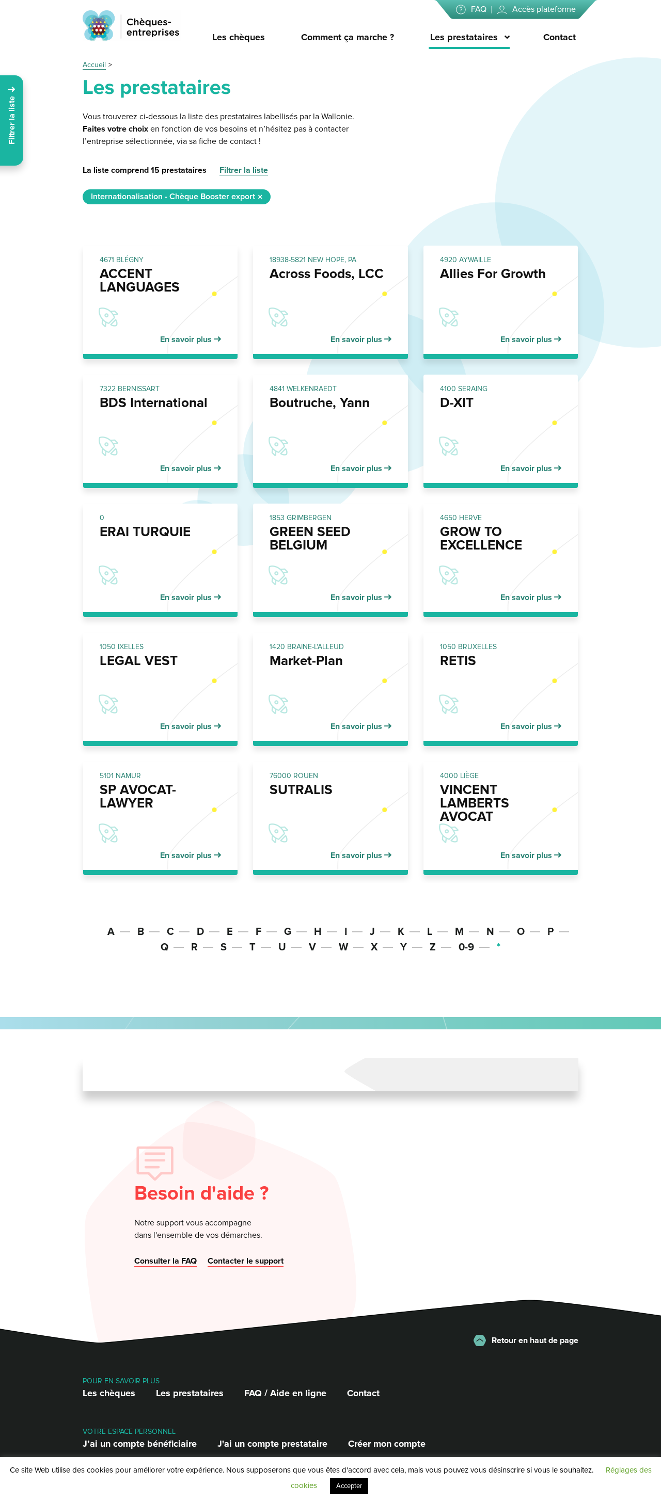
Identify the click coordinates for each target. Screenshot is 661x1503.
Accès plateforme (544, 9)
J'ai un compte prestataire (272, 1443)
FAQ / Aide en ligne (285, 1393)
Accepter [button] (349, 1486)
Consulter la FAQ (165, 1261)
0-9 (466, 947)
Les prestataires (464, 37)
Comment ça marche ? (347, 37)
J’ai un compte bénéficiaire (140, 1443)
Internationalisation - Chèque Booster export (173, 196)
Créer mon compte (387, 1443)
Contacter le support (246, 1261)
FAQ (478, 9)
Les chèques (238, 37)
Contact (559, 37)
